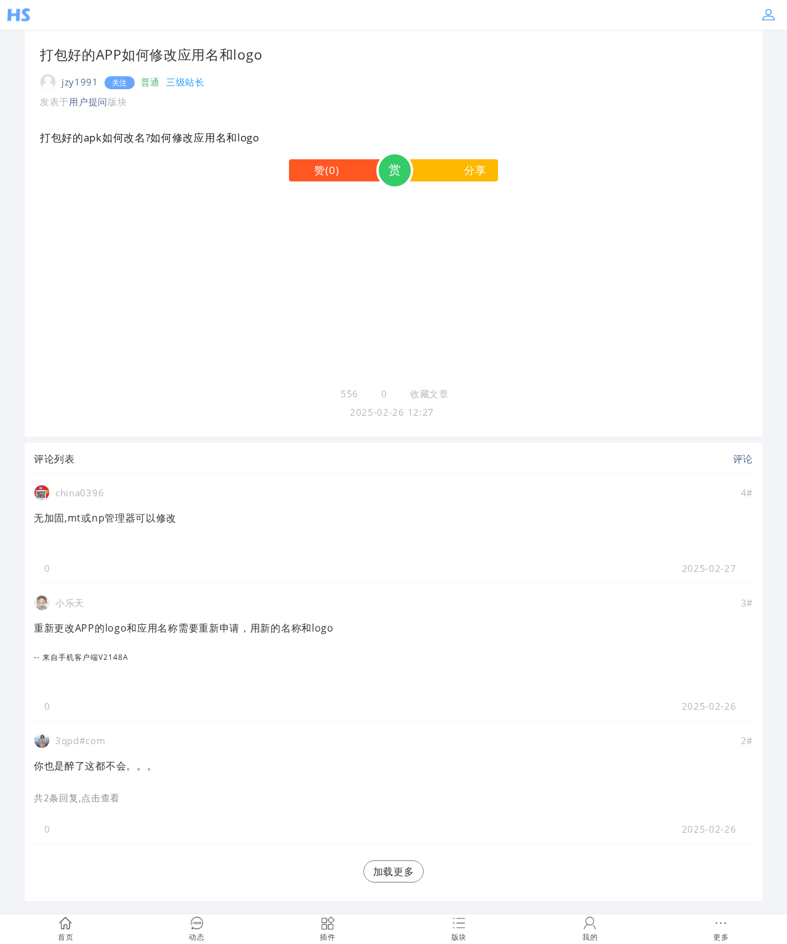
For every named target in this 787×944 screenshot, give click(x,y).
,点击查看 (100, 797)
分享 (475, 170)
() (326, 170)
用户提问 (88, 101)
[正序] (84, 459)
